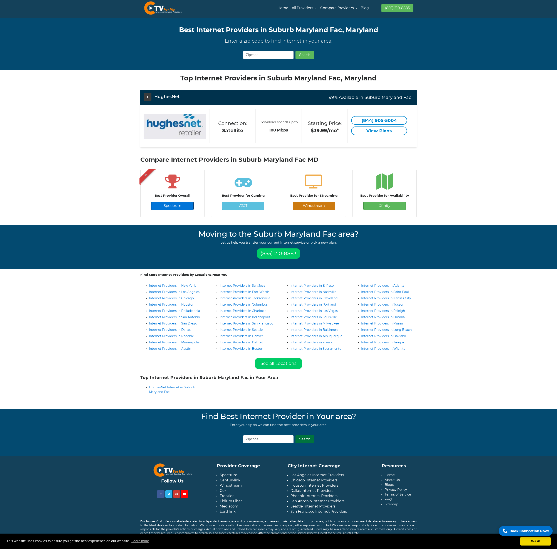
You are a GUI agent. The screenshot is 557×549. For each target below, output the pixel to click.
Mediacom (229, 510)
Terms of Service (398, 498)
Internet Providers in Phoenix (171, 336)
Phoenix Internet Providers (313, 499)
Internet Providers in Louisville (313, 317)
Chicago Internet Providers (313, 484)
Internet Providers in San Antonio (174, 317)
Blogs (389, 488)
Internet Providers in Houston (171, 304)
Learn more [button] (140, 541)
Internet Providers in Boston (241, 349)
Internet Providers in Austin (170, 349)
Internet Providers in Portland (313, 304)
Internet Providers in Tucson (382, 304)
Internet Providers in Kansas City (386, 298)
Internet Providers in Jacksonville (245, 298)
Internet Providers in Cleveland (313, 298)
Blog (365, 8)
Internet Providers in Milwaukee (314, 323)
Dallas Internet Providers (311, 494)
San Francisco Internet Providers (318, 515)
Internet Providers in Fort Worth (244, 292)
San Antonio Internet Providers (317, 504)
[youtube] (184, 497)
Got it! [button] (535, 541)
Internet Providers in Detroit (241, 342)
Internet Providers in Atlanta (382, 286)
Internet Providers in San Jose (242, 286)
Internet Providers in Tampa (382, 342)
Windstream (314, 206)
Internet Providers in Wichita (383, 349)
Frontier (227, 499)
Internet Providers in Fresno (311, 342)
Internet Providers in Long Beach (386, 330)
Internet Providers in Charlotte (243, 311)
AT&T (243, 206)
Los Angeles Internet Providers (317, 478)
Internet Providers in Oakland (383, 336)
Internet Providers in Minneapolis (174, 342)
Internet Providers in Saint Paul (385, 292)
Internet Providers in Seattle (241, 330)
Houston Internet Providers (314, 489)
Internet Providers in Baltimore (314, 330)
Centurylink (230, 484)
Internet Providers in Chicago (171, 298)
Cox (223, 494)
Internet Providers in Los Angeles (174, 292)
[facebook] (160, 498)
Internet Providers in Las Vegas (314, 311)
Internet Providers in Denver (241, 336)
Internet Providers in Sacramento (315, 349)
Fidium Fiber (231, 504)
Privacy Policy (396, 493)
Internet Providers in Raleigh (383, 311)
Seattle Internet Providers (313, 510)
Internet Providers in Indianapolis (245, 317)
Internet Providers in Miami (382, 323)
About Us (392, 483)
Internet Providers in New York (172, 286)
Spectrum (172, 206)
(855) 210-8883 (397, 8)
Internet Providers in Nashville (313, 292)
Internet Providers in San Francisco (246, 323)
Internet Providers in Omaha (383, 317)
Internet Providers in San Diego (173, 323)
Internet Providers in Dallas (170, 330)
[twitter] (168, 497)
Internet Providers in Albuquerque (316, 336)
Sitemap (391, 508)
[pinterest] (176, 497)
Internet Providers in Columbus (244, 304)
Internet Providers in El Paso (312, 286)
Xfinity (384, 206)
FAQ (388, 503)
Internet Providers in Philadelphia (174, 311)
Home (282, 8)
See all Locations (278, 363)
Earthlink (228, 515)
